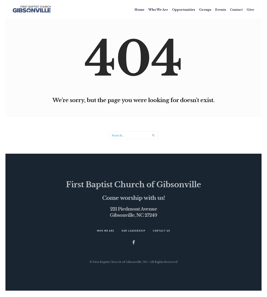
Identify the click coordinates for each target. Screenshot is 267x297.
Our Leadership (133, 230)
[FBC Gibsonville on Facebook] (133, 242)
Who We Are (105, 230)
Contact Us (161, 230)
